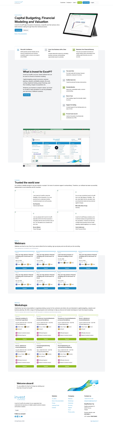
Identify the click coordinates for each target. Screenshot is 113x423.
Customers (62, 2)
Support (70, 407)
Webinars (25, 30)
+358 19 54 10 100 (88, 398)
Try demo (54, 398)
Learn (74, 2)
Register (25, 268)
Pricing (79, 2)
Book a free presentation (21, 34)
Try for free (86, 2)
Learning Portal (55, 405)
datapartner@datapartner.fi (90, 401)
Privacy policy (71, 412)
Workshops (70, 401)
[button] (69, 2)
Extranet (54, 407)
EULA (69, 409)
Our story (70, 405)
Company (68, 2)
